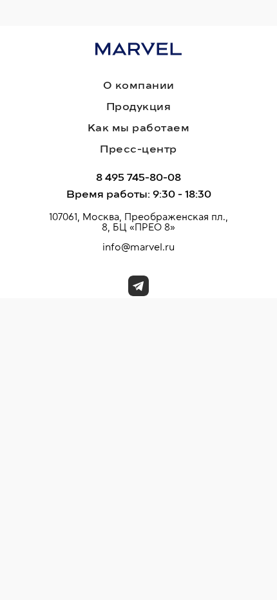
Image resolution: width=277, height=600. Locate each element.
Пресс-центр (138, 149)
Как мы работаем (139, 128)
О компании (139, 85)
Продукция (138, 107)
